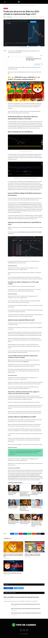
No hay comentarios (34, 16)
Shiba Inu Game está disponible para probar (12, 573)
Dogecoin (34, 289)
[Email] (5, 66)
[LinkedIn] (5, 60)
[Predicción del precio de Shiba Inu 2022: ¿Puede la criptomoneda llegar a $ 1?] (24, 32)
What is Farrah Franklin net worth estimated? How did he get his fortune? (25, 608)
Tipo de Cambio (25, 633)
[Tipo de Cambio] (24, 2)
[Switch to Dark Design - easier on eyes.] (41, 1)
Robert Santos (9, 16)
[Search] (43, 2)
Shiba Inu (5, 8)
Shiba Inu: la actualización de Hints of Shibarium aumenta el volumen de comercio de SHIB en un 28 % (13, 555)
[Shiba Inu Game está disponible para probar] (13, 565)
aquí (14, 465)
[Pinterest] (5, 63)
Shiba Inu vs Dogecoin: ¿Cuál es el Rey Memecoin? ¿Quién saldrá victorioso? (32, 554)
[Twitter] (5, 57)
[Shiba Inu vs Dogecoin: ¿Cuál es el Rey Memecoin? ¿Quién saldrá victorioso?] (34, 546)
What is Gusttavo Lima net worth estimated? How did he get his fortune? (25, 604)
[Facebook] (5, 54)
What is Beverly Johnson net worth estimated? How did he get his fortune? (26, 613)
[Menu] (5, 2)
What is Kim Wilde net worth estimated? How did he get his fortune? (21, 597)
